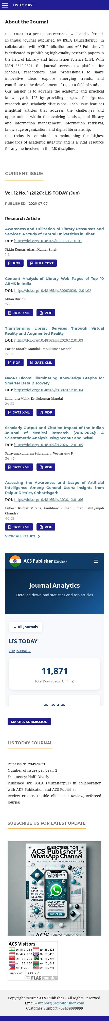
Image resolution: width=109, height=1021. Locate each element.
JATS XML (21, 313)
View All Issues (20, 536)
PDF (16, 263)
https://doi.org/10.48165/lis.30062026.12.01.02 (52, 290)
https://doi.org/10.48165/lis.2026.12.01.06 (48, 499)
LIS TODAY (22, 5)
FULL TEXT (43, 263)
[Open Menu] (5, 5)
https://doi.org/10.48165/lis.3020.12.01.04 (48, 389)
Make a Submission (29, 722)
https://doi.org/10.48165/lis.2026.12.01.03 (48, 340)
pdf (48, 467)
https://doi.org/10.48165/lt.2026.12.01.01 (48, 240)
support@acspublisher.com (61, 1003)
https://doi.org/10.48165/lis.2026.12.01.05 (48, 444)
